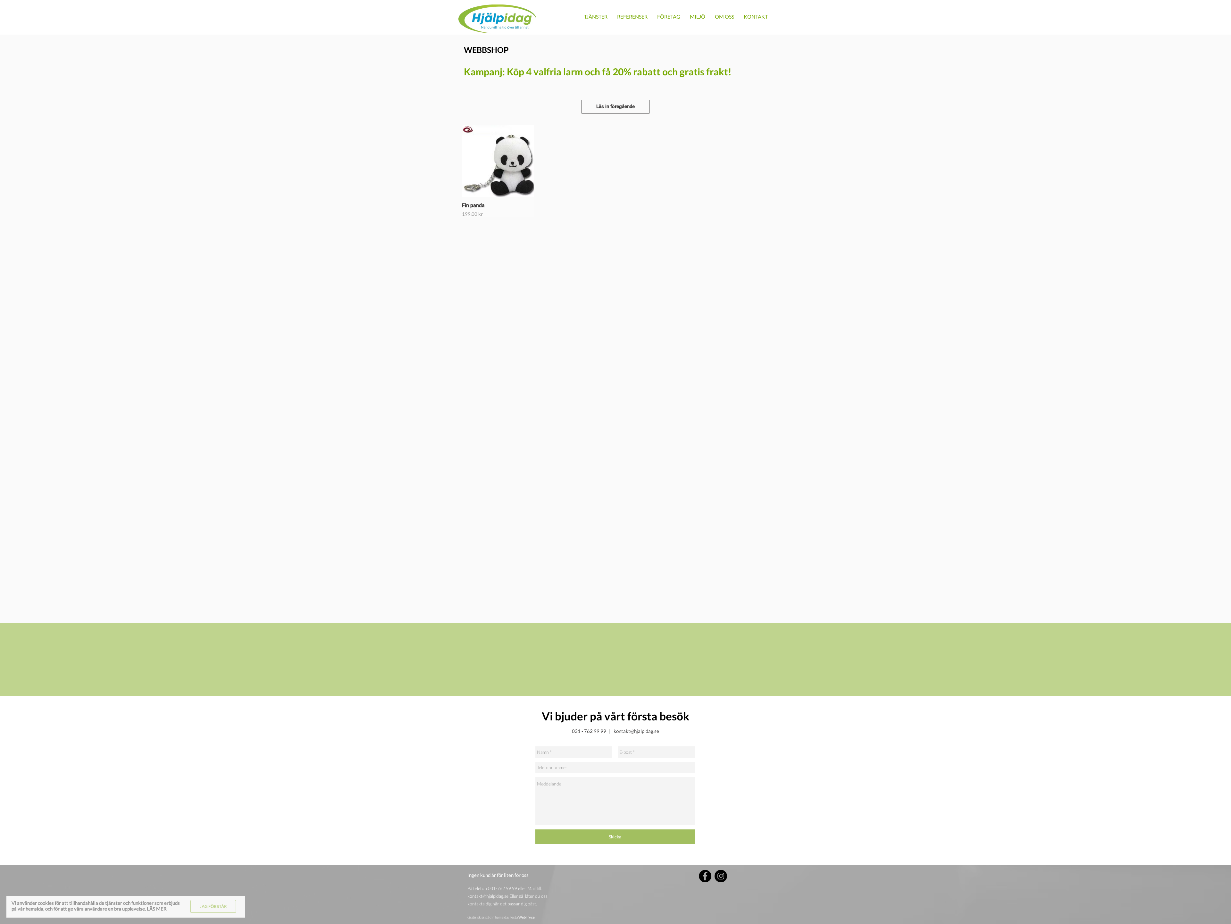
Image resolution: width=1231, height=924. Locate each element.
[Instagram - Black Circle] (721, 876)
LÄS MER (157, 908)
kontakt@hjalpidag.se (636, 731)
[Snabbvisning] (498, 161)
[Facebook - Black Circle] (705, 876)
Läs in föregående (615, 106)
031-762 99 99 (502, 888)
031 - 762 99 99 (589, 731)
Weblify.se (526, 917)
